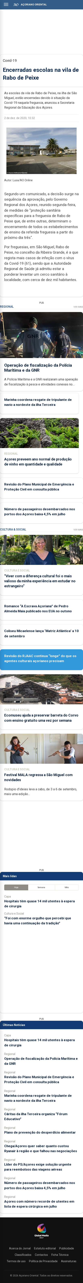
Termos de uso (16, 1261)
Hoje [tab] (16, 887)
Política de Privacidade (43, 1261)
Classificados (23, 1254)
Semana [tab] (41, 887)
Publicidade (66, 1248)
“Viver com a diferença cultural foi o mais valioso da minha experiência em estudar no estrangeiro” (40, 581)
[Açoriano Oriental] (41, 1238)
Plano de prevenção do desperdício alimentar (40, 1132)
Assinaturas (68, 1261)
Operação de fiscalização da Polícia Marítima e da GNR (38, 368)
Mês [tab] (67, 887)
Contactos (41, 1254)
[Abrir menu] (6, 4)
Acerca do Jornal (20, 1248)
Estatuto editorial (45, 1248)
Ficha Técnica (59, 1254)
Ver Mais (78, 307)
